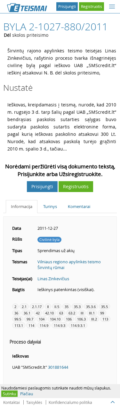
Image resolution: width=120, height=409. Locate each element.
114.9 (44, 325)
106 (69, 319)
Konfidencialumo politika (70, 402)
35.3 (77, 306)
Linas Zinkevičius (53, 279)
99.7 (30, 319)
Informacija (21, 206)
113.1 (18, 325)
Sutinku (9, 393)
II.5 (56, 306)
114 (31, 325)
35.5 (104, 306)
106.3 (81, 319)
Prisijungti (67, 6)
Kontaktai (11, 402)
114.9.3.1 (78, 325)
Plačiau (26, 393)
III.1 (92, 313)
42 (38, 313)
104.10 (55, 319)
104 (41, 319)
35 (66, 306)
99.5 (17, 319)
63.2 (71, 313)
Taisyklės (34, 402)
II (48, 306)
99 (102, 313)
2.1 (24, 306)
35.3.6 (91, 306)
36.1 (27, 313)
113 (105, 319)
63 (61, 313)
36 (16, 313)
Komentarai (79, 206)
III (82, 313)
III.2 (94, 319)
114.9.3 (59, 325)
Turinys (50, 206)
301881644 (58, 367)
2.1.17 (37, 306)
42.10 (49, 313)
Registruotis (91, 6)
